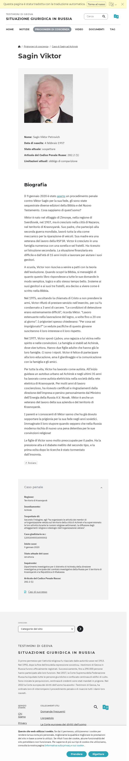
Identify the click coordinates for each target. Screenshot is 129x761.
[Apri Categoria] (80, 629)
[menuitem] (10, 29)
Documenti (96, 29)
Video (79, 29)
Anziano (32, 462)
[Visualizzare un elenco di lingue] (113, 4)
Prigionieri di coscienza (52, 29)
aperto (61, 196)
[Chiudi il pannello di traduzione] (123, 4)
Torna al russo (96, 4)
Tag (112, 29)
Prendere (76, 754)
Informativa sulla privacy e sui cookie (64, 745)
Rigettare (98, 754)
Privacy (22, 723)
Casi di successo (37, 592)
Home (10, 29)
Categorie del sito (31, 628)
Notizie (24, 29)
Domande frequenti (52, 711)
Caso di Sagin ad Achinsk (65, 46)
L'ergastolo (47, 718)
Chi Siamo (22, 715)
